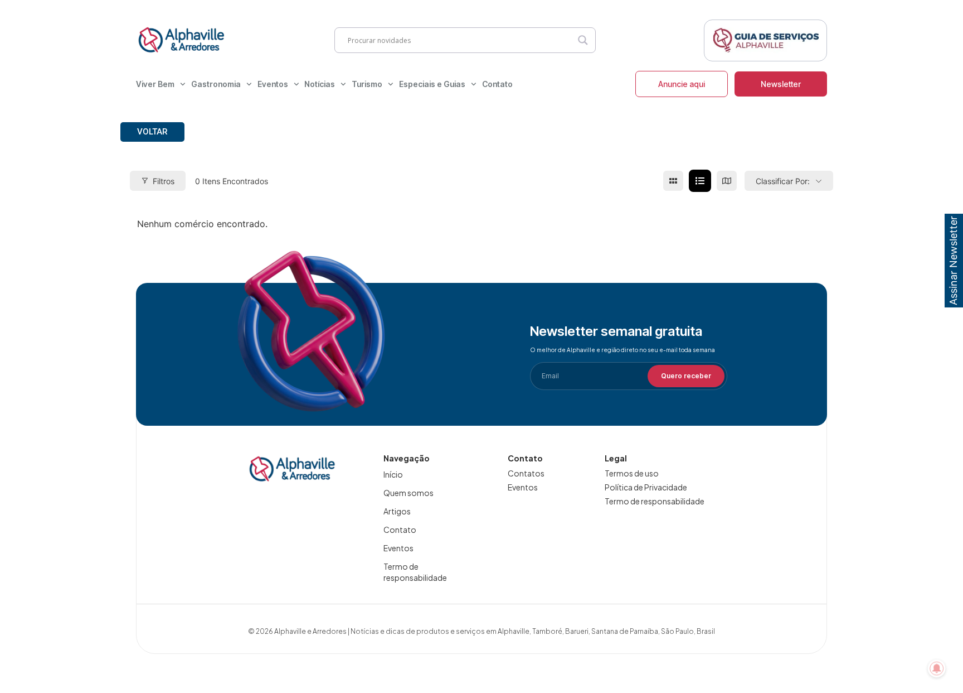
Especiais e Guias (432, 84)
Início (393, 474)
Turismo (367, 84)
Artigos (397, 511)
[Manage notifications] (937, 668)
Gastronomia (216, 84)
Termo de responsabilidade (415, 572)
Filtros (163, 181)
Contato (497, 84)
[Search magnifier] (583, 40)
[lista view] (700, 181)
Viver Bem (155, 84)
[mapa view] (727, 181)
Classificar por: (783, 181)
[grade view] (673, 181)
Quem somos (408, 493)
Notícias (319, 84)
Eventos (272, 84)
